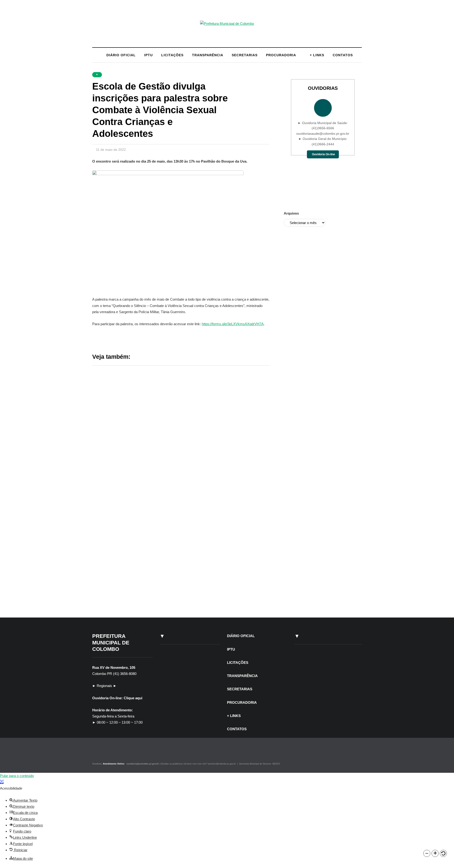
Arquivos (291, 213)
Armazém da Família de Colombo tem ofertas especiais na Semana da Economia (219, 581)
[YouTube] (110, 753)
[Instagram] (99, 753)
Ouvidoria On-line (323, 154)
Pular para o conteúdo (17, 776)
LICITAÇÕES (172, 55)
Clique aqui (133, 698)
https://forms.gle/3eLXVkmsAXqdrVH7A (233, 324)
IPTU (148, 55)
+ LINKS (317, 55)
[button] (426, 853)
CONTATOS (343, 55)
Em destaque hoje (125, 542)
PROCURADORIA (281, 55)
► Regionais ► (104, 686)
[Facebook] (105, 753)
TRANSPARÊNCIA (207, 55)
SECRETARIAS (245, 55)
